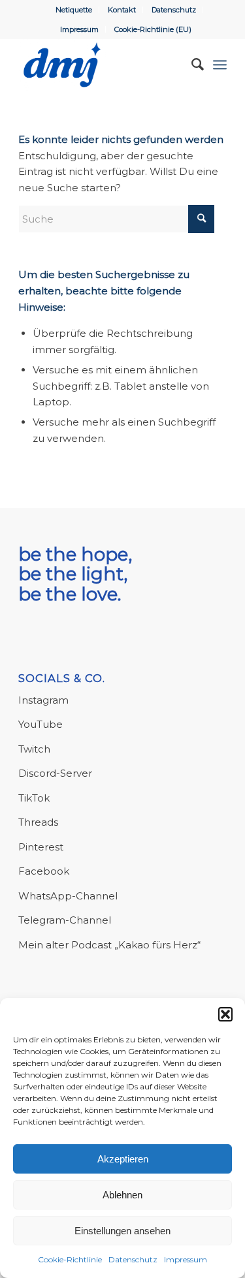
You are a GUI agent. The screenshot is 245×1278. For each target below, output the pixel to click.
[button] (225, 1014)
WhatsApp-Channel (68, 896)
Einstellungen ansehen (122, 1230)
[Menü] (220, 64)
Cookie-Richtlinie (70, 1259)
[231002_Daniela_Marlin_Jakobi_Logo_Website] (101, 65)
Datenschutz (132, 1259)
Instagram (43, 700)
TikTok (34, 798)
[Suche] (191, 65)
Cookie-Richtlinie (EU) (152, 29)
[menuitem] (74, 10)
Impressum (185, 1259)
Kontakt (122, 9)
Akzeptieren (122, 1158)
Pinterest (40, 847)
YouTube (40, 724)
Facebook (43, 871)
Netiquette (74, 9)
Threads (38, 822)
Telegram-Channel (64, 920)
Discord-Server (55, 773)
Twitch (34, 749)
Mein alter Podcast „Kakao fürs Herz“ (109, 945)
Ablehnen (122, 1194)
